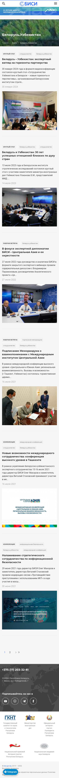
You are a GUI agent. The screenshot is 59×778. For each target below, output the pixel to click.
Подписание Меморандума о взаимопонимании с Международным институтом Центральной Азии (28, 354)
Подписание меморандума (32, 340)
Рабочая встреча (10, 243)
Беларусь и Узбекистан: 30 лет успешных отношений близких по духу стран (28, 156)
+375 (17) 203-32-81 (15, 669)
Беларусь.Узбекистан (44, 54)
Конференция (9, 442)
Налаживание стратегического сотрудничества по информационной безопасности (27, 559)
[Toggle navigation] (56, 3)
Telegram (12, 772)
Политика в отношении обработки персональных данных (25, 772)
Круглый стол (9, 54)
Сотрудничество (25, 54)
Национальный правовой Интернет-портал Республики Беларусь (15, 754)
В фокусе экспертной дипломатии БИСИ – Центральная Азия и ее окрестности (25, 252)
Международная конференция (31, 442)
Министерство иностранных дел (30, 725)
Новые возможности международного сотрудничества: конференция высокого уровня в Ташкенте (28, 457)
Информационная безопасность (31, 544)
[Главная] (28, 4)
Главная (5, 43)
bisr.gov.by (7, 766)
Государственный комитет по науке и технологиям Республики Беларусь (10, 728)
